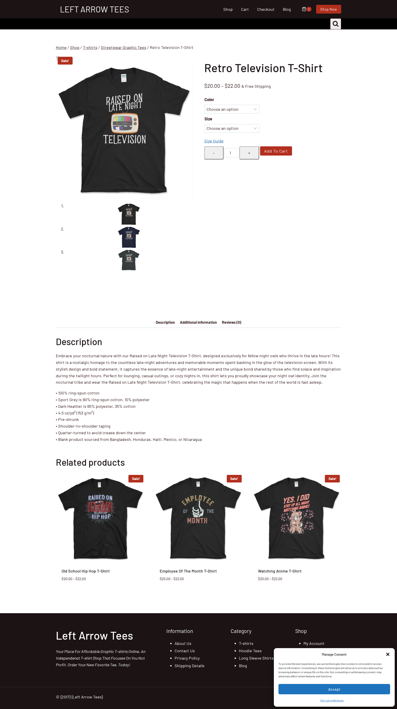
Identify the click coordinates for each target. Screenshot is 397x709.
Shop (228, 9)
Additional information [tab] (198, 322)
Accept (334, 689)
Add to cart (276, 150)
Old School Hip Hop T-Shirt (86, 570)
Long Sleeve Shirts (256, 658)
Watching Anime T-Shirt (280, 570)
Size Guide (214, 140)
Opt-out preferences (332, 700)
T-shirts (246, 643)
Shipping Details (189, 665)
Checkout (266, 9)
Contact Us (185, 650)
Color (209, 99)
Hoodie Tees (250, 650)
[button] (388, 654)
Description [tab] (165, 322)
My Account (313, 643)
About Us (183, 643)
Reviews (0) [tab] (231, 322)
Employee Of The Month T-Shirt (188, 570)
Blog (287, 9)
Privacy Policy (187, 658)
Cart (245, 9)
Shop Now (328, 9)
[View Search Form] (335, 23)
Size (208, 118)
